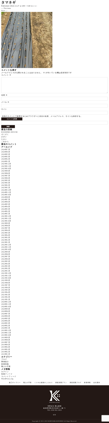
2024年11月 (6, 192)
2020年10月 (6, 306)
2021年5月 (5, 290)
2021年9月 (5, 280)
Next (4, 11)
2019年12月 (6, 330)
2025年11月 (6, 166)
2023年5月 (5, 233)
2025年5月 (5, 180)
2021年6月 (5, 287)
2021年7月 (5, 285)
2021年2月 (5, 297)
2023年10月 (6, 221)
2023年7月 (5, 228)
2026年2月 (5, 159)
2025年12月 (6, 164)
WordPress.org (7, 379)
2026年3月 (5, 157)
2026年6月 (5, 152)
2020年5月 (5, 318)
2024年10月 (6, 195)
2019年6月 (5, 345)
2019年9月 (5, 337)
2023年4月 (5, 235)
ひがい (4, 137)
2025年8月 (5, 173)
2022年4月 (5, 264)
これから (5, 141)
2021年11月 (6, 276)
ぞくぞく (5, 134)
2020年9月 (5, 309)
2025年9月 (5, 171)
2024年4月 (5, 206)
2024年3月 (5, 209)
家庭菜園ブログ (75, 382)
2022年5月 (5, 261)
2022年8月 (5, 254)
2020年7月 (5, 314)
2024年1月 (5, 214)
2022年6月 (5, 259)
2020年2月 (5, 325)
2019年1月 (5, 354)
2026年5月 (5, 154)
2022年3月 (5, 266)
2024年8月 (5, 197)
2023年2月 (5, 240)
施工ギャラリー (15, 382)
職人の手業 (6, 366)
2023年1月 (5, 242)
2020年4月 (5, 321)
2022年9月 (5, 252)
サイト (4, 109)
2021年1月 (5, 299)
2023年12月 (6, 216)
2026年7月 (5, 149)
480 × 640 (26, 6)
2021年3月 (5, 295)
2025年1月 (5, 187)
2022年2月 (5, 268)
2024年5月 (5, 204)
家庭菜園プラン (61, 382)
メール (5, 102)
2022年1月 (5, 271)
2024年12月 (6, 190)
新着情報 (5, 364)
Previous (6, 8)
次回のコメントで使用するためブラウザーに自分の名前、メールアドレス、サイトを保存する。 (42, 116)
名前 (4, 95)
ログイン (5, 372)
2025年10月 (6, 168)
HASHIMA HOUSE (9, 132)
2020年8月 (5, 311)
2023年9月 (5, 223)
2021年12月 (6, 273)
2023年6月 (5, 230)
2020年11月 (6, 304)
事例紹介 (5, 362)
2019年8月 (5, 340)
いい (35, 6)
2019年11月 (6, 333)
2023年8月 (5, 225)
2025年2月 (5, 185)
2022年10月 (6, 249)
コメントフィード (8, 376)
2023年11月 (6, 218)
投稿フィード (7, 374)
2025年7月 (5, 176)
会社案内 (96, 382)
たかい (4, 139)
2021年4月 (5, 292)
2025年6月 (5, 178)
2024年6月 (5, 202)
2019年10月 (6, 335)
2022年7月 (5, 256)
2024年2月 (5, 211)
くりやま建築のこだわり (43, 382)
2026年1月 (5, 161)
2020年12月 (6, 302)
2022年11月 (6, 247)
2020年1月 (5, 328)
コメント (6, 75)
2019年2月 (5, 352)
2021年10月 (6, 278)
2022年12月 (6, 245)
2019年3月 (5, 349)
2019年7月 (5, 342)
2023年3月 (5, 237)
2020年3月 (5, 323)
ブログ (4, 359)
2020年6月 (5, 316)
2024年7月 (5, 199)
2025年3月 (5, 183)
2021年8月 (5, 283)
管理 (54, 415)
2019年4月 (5, 347)
